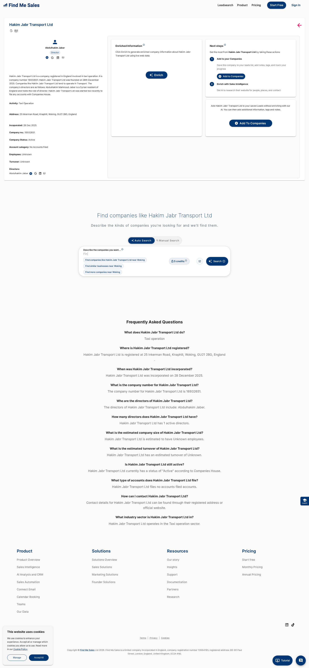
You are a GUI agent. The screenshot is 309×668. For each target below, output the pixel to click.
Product (242, 5)
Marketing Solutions (105, 574)
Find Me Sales (87, 650)
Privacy (154, 638)
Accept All (39, 657)
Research (173, 597)
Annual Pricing (251, 574)
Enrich (158, 75)
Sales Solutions (102, 567)
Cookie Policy (20, 649)
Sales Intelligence (28, 567)
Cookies (165, 638)
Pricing (256, 5)
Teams (21, 604)
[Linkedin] (58, 58)
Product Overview (28, 559)
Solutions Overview (104, 559)
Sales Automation (28, 582)
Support (172, 574)
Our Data (23, 611)
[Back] (299, 25)
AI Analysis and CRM (30, 574)
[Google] (11, 31)
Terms (143, 638)
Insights (172, 567)
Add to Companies (233, 76)
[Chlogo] (16, 31)
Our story (173, 559)
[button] (115, 259)
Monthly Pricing (252, 567)
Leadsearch (225, 5)
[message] (301, 661)
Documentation (177, 582)
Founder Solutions (103, 582)
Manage (17, 657)
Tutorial (285, 660)
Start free (248, 559)
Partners (172, 589)
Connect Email (26, 589)
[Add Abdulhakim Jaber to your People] (30, 173)
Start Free (276, 5)
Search (217, 261)
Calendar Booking (28, 597)
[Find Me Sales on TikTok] (293, 625)
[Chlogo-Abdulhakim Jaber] (63, 57)
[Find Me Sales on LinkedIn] (287, 625)
